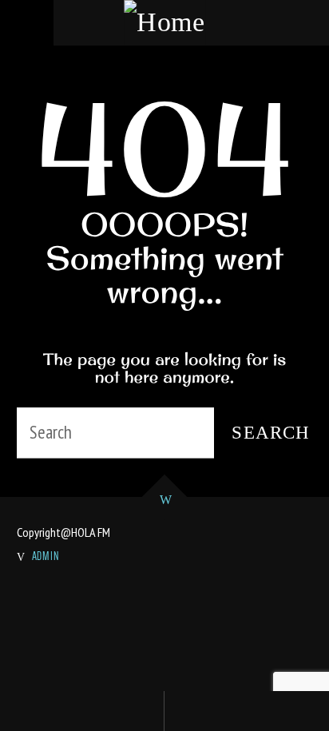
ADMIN (46, 556)
